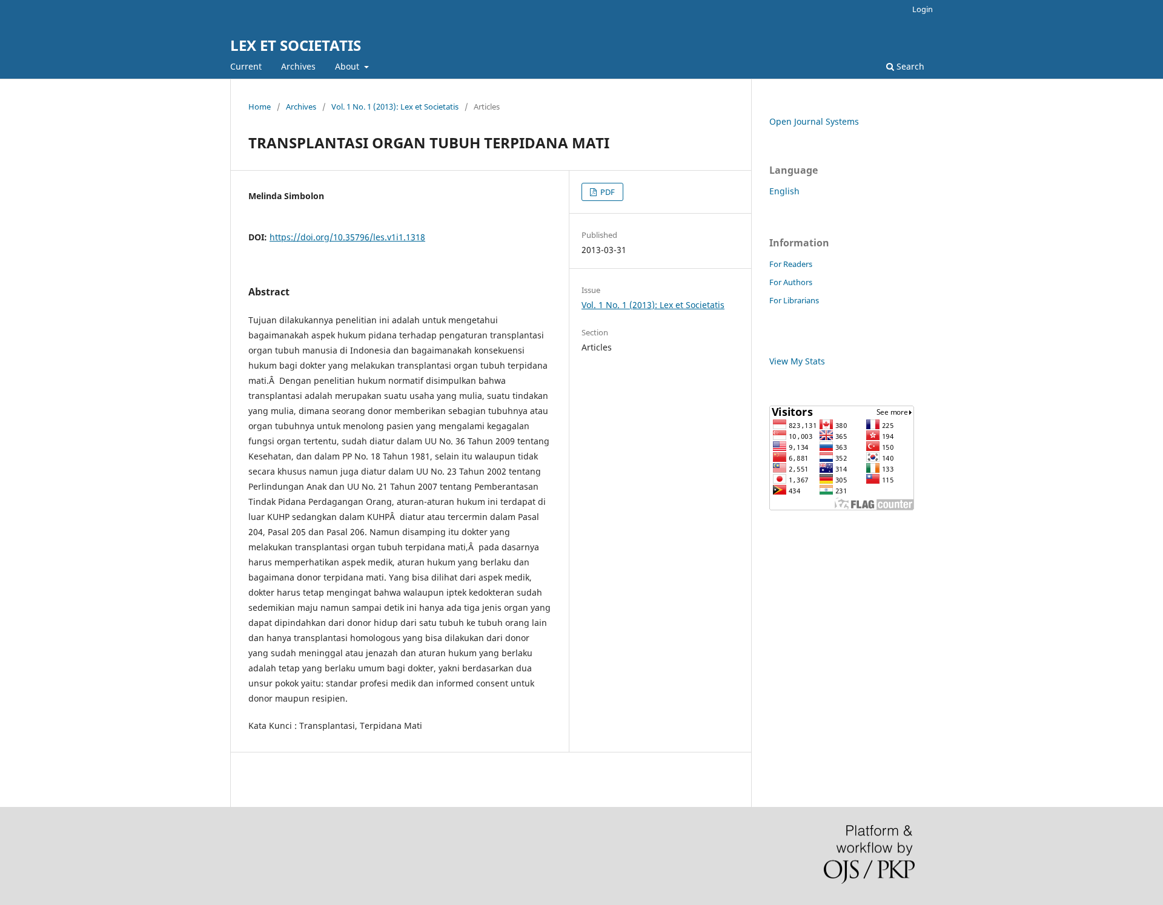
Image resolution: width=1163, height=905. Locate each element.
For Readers (790, 263)
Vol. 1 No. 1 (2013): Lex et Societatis (395, 106)
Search (909, 66)
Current (246, 66)
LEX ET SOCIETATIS (295, 45)
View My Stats (797, 361)
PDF (606, 191)
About (348, 66)
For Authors (790, 282)
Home (259, 106)
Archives (298, 66)
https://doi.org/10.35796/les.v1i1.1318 (347, 237)
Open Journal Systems (814, 121)
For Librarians (794, 300)
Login (922, 9)
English (784, 191)
